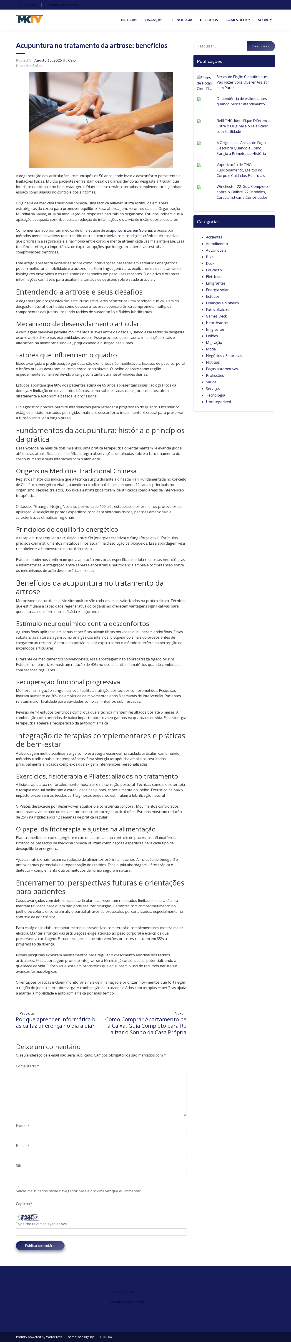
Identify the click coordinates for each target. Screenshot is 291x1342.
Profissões (215, 375)
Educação (214, 270)
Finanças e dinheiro (222, 302)
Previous (27, 1013)
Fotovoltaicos (217, 309)
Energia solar (217, 289)
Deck (210, 263)
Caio (72, 60)
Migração (214, 342)
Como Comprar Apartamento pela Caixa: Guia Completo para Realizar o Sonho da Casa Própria (145, 1025)
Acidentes (214, 237)
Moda (211, 349)
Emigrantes (216, 283)
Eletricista (214, 276)
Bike (209, 256)
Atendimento (217, 243)
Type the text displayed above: (42, 1223)
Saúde (38, 65)
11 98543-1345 (27, 5)
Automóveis (216, 250)
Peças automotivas (222, 368)
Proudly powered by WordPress (39, 1337)
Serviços (213, 388)
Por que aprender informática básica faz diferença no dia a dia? (55, 1022)
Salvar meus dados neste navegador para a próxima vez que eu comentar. (78, 1190)
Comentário (27, 1066)
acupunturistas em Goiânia (129, 230)
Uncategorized (218, 401)
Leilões (212, 335)
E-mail (22, 1145)
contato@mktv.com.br (63, 5)
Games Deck (216, 316)
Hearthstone (217, 322)
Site (19, 1165)
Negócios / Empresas (224, 355)
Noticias (213, 362)
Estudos (213, 296)
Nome (22, 1125)
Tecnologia (215, 395)
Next (179, 1013)
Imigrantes (215, 329)
